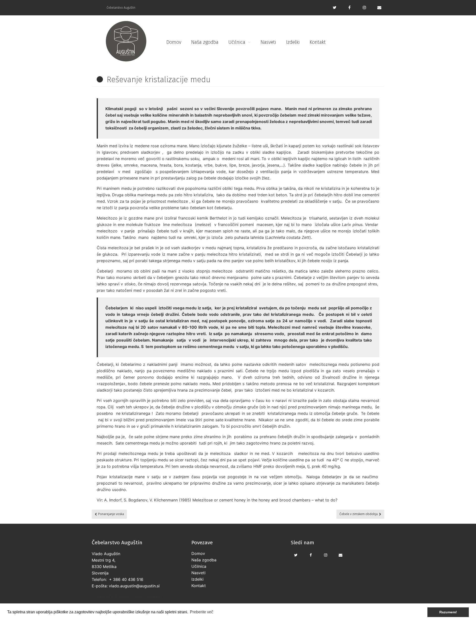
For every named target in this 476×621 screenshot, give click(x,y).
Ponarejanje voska (111, 514)
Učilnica (236, 42)
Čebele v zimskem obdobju (358, 514)
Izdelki (293, 42)
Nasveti (268, 42)
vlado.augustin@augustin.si (134, 585)
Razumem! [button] (448, 612)
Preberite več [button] (201, 612)
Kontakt (318, 42)
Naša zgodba (204, 42)
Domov (173, 42)
